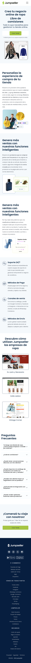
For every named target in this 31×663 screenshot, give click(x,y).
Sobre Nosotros (15, 612)
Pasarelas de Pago (15, 567)
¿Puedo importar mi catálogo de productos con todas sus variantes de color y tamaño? (14, 470)
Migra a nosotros (15, 634)
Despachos (15, 576)
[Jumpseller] (15, 545)
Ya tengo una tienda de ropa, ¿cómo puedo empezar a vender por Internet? (14, 446)
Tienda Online (15, 585)
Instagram (15, 589)
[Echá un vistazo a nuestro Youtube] (22, 552)
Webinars (15, 641)
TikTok (15, 601)
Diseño (15, 644)
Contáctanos (15, 624)
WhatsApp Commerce (15, 592)
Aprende (15, 637)
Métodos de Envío (15, 569)
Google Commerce (15, 594)
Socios (15, 619)
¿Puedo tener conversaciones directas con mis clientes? (13, 462)
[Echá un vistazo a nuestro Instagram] (13, 552)
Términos (22, 655)
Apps (15, 574)
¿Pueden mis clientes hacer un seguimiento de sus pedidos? (13, 479)
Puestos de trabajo (15, 614)
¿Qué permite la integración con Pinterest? (14, 487)
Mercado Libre (15, 596)
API (15, 646)
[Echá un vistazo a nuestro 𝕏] (17, 552)
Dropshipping (15, 603)
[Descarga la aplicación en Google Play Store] (11, 557)
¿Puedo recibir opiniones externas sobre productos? (12, 495)
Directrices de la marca (15, 621)
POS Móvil (15, 599)
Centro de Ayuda (15, 632)
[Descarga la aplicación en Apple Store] (20, 557)
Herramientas (15, 639)
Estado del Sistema (15, 649)
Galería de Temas (15, 572)
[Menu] (27, 2)
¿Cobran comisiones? (10, 455)
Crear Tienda (15, 33)
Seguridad (15, 655)
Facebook (15, 587)
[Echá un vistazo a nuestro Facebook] (9, 552)
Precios (15, 617)
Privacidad (9, 655)
